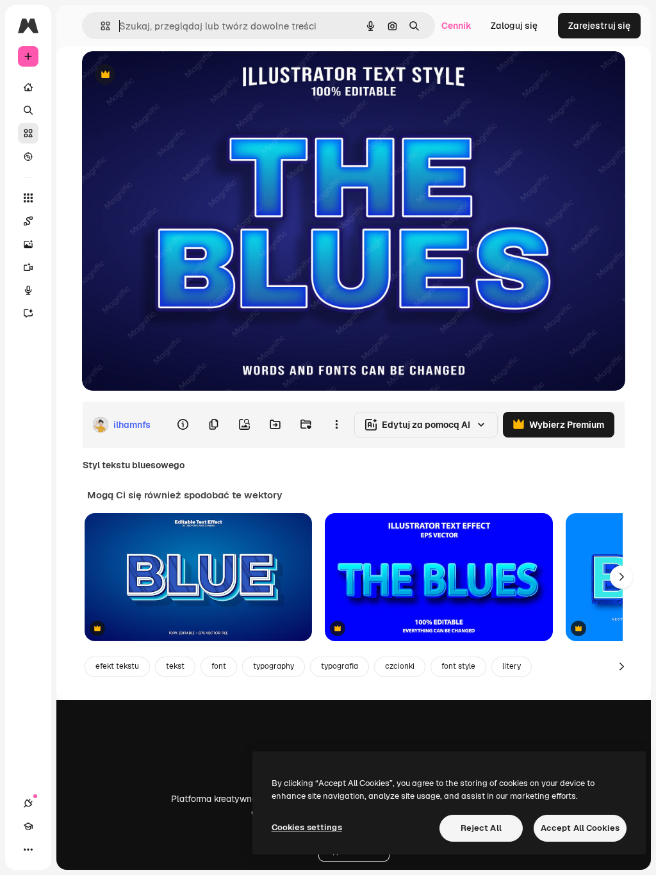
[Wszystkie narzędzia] (28, 198)
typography (273, 666)
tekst (175, 666)
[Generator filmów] (28, 267)
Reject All (481, 827)
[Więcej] (28, 849)
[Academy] (28, 826)
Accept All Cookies (580, 827)
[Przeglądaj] (28, 156)
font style (458, 666)
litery (511, 666)
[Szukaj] (28, 110)
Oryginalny (170, 75)
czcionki (399, 666)
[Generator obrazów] (28, 244)
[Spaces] (28, 221)
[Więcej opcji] (336, 425)
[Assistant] (28, 313)
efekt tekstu (117, 666)
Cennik (456, 25)
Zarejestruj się (599, 25)
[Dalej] (621, 577)
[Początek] (28, 87)
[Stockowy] (28, 133)
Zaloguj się (514, 25)
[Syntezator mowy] (28, 290)
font (218, 666)
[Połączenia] (28, 803)
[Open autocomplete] (100, 26)
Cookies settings (307, 827)
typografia (339, 666)
